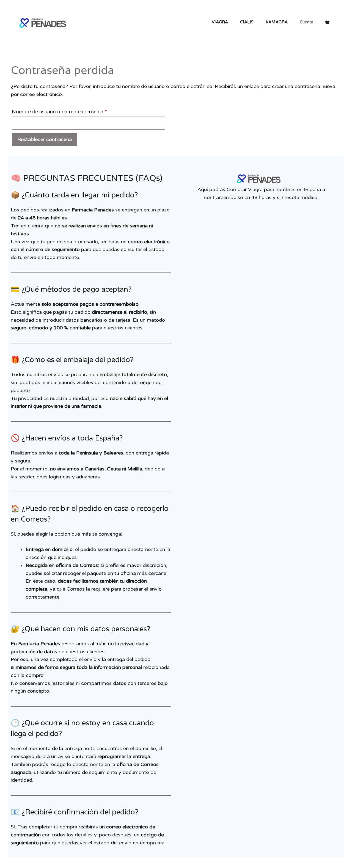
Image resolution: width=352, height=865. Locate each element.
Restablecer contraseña (44, 139)
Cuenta (306, 22)
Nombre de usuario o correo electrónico (72, 111)
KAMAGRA (277, 22)
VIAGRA (220, 22)
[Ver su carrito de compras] (327, 22)
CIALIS (247, 22)
